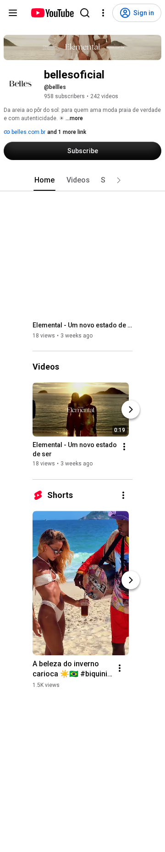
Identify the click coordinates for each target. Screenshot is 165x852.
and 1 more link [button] (66, 132)
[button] (119, 180)
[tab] (44, 180)
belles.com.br (27, 132)
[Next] (130, 410)
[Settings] (103, 12)
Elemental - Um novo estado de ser (83, 325)
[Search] (84, 12)
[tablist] (82, 180)
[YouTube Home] (52, 13)
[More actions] (124, 447)
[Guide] (12, 12)
